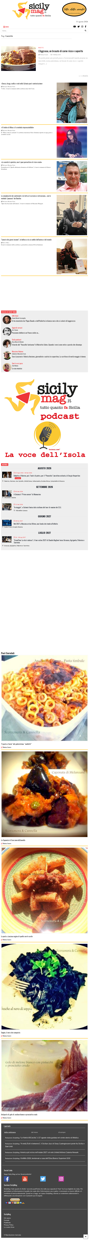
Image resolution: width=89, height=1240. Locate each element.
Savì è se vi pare (17, 363)
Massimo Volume (17, 351)
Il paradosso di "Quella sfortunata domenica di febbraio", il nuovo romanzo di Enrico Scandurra (26, 168)
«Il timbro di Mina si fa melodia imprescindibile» (17, 127)
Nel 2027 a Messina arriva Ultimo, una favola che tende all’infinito (36, 524)
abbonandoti (73, 1193)
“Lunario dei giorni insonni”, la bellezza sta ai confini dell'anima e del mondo (26, 239)
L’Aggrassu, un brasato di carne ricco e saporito (60, 51)
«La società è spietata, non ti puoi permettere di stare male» (21, 162)
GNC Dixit (15, 316)
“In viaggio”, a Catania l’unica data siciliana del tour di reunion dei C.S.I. (37, 507)
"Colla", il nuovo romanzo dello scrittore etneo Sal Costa (17, 89)
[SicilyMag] (31, 18)
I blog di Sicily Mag (8, 312)
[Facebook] (85, 26)
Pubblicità (7, 1222)
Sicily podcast (16, 339)
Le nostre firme (9, 1227)
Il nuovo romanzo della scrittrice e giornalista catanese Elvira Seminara (22, 245)
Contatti (6, 1220)
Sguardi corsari (17, 327)
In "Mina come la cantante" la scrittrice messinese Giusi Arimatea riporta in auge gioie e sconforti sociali (26, 133)
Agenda (4, 464)
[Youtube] (74, 26)
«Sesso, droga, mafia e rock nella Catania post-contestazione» (22, 83)
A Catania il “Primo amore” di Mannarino (27, 494)
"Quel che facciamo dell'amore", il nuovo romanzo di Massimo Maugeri (22, 204)
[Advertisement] (44, 293)
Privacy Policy (8, 1225)
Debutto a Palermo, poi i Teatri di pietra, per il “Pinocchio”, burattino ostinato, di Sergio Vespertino (47, 475)
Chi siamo (7, 1218)
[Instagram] (82, 26)
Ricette (41, 48)
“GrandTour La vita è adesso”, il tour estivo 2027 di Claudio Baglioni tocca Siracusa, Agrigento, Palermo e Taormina (49, 541)
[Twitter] (78, 26)
